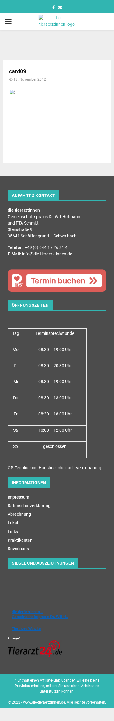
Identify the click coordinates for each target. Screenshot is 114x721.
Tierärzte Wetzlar (26, 629)
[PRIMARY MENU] (8, 21)
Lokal (13, 522)
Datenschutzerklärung (29, 505)
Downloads (18, 548)
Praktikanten (20, 540)
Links (13, 531)
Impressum (18, 497)
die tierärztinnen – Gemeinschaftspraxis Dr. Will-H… (41, 614)
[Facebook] (53, 7)
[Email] (60, 7)
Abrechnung (19, 514)
